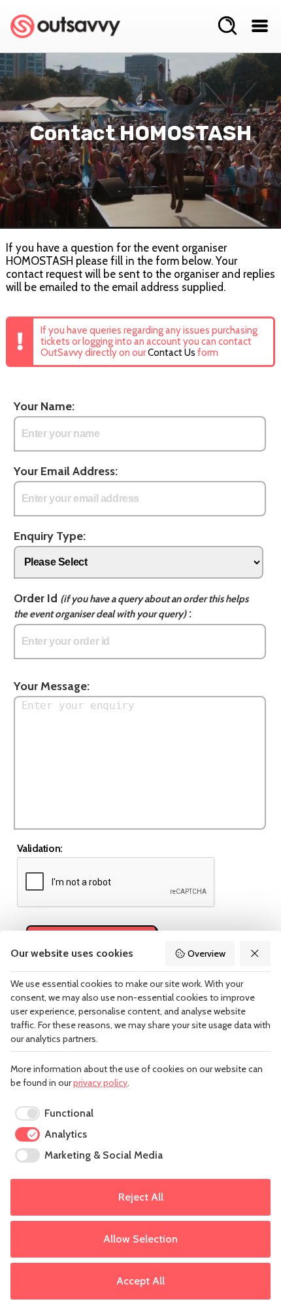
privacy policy (100, 1082)
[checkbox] (51, 1113)
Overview (206, 953)
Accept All (140, 1281)
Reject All (140, 1197)
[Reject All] (255, 953)
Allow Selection (140, 1239)
